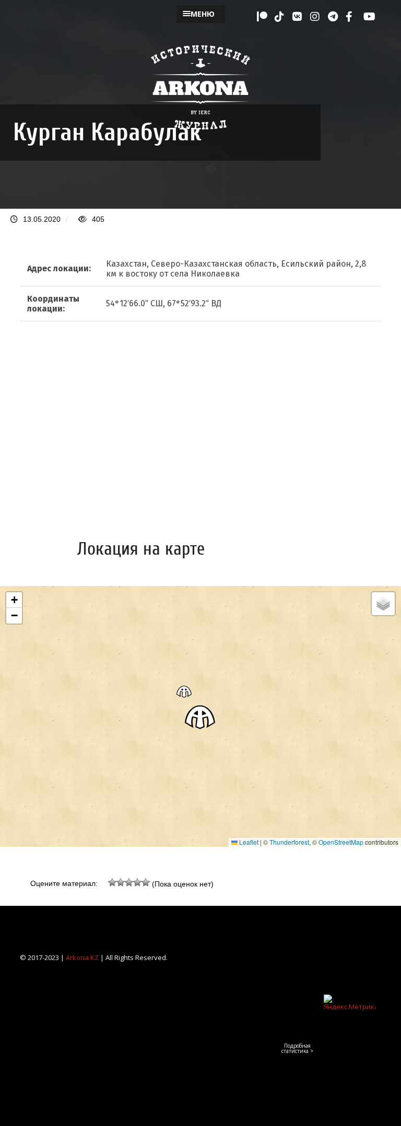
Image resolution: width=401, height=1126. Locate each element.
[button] (200, 716)
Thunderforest (289, 841)
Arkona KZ (82, 957)
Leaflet (248, 841)
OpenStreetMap (341, 841)
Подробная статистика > (297, 1048)
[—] (200, 135)
